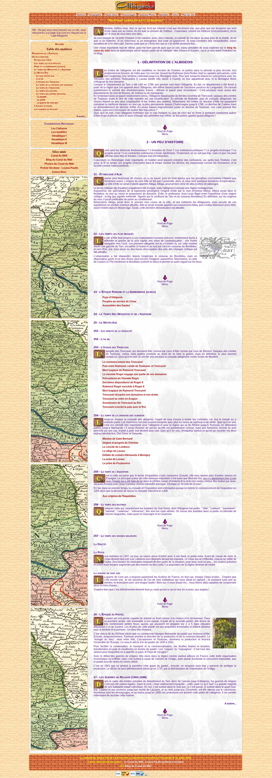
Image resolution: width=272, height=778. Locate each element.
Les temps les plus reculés (47, 63)
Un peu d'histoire (40, 56)
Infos (175, 15)
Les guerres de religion (45, 109)
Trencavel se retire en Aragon (119, 398)
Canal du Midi (59, 155)
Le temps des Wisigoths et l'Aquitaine (52, 69)
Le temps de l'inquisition (48, 88)
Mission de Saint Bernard (117, 438)
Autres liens (59, 172)
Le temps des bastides (46, 91)
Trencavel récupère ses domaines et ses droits (130, 394)
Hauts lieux (111, 15)
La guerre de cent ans (47, 103)
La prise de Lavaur (113, 459)
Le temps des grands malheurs (51, 94)
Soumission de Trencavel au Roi (121, 403)
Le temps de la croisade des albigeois (54, 85)
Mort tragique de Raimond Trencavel (124, 370)
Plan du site (188, 15)
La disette (41, 97)
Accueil (59, 44)
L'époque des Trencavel (48, 82)
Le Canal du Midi (134, 762)
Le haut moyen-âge (45, 76)
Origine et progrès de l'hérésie (120, 442)
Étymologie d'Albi (42, 60)
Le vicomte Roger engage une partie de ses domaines (134, 374)
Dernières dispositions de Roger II (122, 382)
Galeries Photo (147, 15)
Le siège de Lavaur (113, 451)
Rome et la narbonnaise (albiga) (49, 66)
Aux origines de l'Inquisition (119, 496)
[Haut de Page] (165, 127)
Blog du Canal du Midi (59, 159)
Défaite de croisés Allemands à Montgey (126, 455)
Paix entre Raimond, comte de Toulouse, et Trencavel (134, 366)
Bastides (164, 15)
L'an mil (40, 79)
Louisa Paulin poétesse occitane (164, 762)
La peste (41, 100)
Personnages (128, 15)
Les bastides (59, 132)
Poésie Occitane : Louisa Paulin (59, 168)
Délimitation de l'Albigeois (45, 53)
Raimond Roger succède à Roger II (123, 386)
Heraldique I (59, 135)
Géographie (95, 15)
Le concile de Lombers (116, 447)
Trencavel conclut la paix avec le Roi (124, 407)
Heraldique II (59, 139)
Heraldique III (59, 143)
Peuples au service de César (119, 301)
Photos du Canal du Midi (59, 163)
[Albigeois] (135, 6)
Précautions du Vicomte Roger (120, 378)
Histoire (81, 15)
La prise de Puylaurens (116, 463)
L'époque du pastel (43, 106)
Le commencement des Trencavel (122, 362)
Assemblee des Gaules (116, 305)
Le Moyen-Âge (41, 72)
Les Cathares (59, 128)
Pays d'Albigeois (112, 297)
